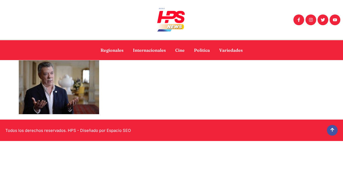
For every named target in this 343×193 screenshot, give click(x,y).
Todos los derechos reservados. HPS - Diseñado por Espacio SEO (68, 130)
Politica (202, 50)
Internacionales (149, 50)
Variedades (231, 50)
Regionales (112, 50)
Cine (180, 50)
